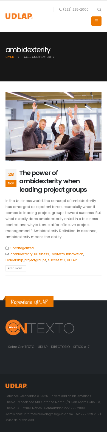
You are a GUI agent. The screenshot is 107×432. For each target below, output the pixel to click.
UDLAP (72, 260)
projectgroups (35, 260)
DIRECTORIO (61, 347)
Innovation (74, 254)
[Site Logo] (19, 16)
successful (57, 260)
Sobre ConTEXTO (21, 347)
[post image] (53, 126)
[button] (99, 10)
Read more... (16, 268)
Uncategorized (22, 248)
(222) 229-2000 (76, 9)
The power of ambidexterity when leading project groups (53, 181)
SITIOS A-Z (81, 347)
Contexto (57, 254)
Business (41, 254)
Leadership (14, 260)
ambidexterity (21, 254)
